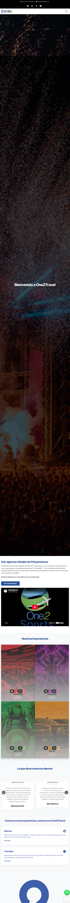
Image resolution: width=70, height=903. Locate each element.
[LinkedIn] (41, 6)
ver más (18, 697)
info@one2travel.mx (43, 1)
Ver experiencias (10, 583)
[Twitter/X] (36, 6)
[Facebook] (28, 6)
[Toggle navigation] (66, 11)
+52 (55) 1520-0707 (28, 1)
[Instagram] (32, 6)
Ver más (7, 840)
